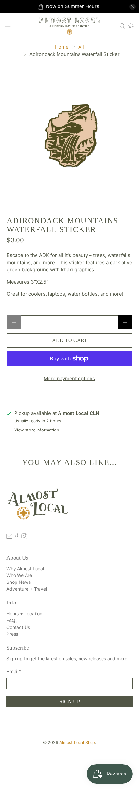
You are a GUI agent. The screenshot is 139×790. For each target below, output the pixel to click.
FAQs (11, 620)
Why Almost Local (25, 568)
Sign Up (69, 701)
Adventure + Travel (26, 589)
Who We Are (19, 575)
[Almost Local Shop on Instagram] (24, 537)
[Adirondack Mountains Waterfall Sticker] (70, 135)
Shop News (18, 582)
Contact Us (18, 627)
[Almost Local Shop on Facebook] (17, 537)
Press (12, 634)
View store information (36, 430)
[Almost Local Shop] (69, 25)
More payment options (69, 378)
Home (62, 47)
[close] (132, 7)
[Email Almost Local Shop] (9, 537)
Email (13, 671)
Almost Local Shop (77, 742)
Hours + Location (24, 613)
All (81, 47)
